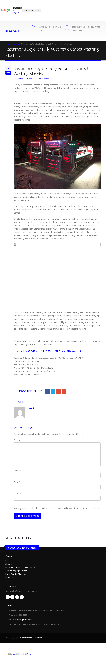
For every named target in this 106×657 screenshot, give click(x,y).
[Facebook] (47, 391)
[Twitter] (53, 391)
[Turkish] (29, 654)
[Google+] (58, 391)
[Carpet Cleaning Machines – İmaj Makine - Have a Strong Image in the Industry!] (12, 30)
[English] (20, 654)
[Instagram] (22, 597)
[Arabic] (12, 654)
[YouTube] (17, 597)
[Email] (64, 391)
